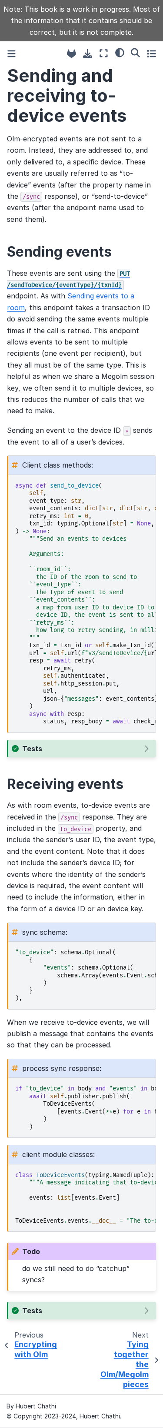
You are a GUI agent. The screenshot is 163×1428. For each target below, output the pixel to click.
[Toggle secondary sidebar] (151, 53)
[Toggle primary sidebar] (11, 53)
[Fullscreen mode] (104, 53)
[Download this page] (88, 54)
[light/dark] (120, 52)
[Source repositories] (71, 54)
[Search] (135, 52)
